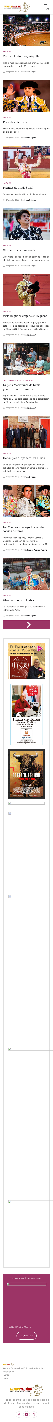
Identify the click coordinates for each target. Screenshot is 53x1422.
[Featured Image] (26, 30)
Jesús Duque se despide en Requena (25, 315)
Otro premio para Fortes (18, 600)
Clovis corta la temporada (19, 250)
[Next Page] (30, 624)
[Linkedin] (26, 1414)
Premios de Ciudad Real (18, 187)
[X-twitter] (34, 1414)
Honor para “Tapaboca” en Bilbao (24, 458)
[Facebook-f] (19, 1414)
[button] (45, 5)
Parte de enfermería (15, 122)
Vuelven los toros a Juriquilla (21, 56)
